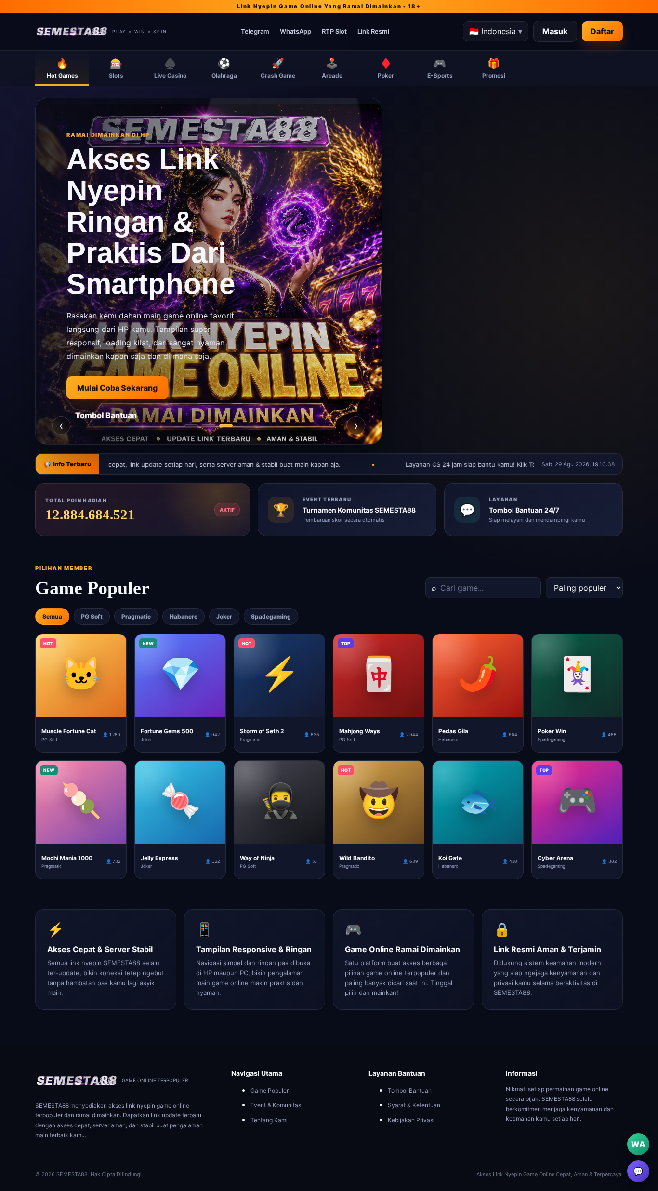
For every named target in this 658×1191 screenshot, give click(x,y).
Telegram (255, 31)
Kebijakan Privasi (411, 1120)
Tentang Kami (269, 1120)
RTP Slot (334, 31)
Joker (224, 616)
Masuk (555, 31)
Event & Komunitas (275, 1105)
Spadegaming (271, 616)
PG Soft (92, 616)
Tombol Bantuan (106, 415)
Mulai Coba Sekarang (117, 388)
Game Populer (269, 1090)
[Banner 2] (208, 425)
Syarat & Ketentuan (414, 1105)
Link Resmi (373, 31)
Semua (52, 616)
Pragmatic (136, 616)
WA (638, 1144)
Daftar (602, 31)
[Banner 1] (191, 425)
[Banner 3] (226, 425)
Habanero (183, 616)
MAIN (81, 710)
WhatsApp (295, 31)
